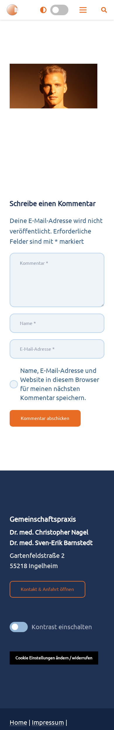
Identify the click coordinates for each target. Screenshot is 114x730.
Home (18, 722)
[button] (104, 10)
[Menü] (83, 10)
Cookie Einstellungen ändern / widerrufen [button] (53, 657)
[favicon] (12, 10)
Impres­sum (48, 722)
